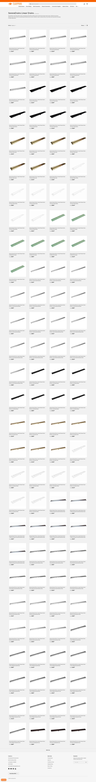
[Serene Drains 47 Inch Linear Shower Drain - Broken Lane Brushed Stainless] (58, 294)
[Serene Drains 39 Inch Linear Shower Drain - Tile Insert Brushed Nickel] (17, 63)
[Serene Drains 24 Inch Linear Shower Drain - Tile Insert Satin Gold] (37, 140)
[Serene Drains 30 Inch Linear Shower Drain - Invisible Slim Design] (17, 243)
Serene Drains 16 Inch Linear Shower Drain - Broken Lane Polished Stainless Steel (57, 331)
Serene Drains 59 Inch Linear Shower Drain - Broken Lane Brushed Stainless (78, 305)
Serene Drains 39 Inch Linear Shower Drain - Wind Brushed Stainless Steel (17, 639)
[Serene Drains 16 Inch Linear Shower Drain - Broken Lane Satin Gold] (17, 423)
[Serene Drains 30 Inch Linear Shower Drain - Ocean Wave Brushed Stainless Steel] (78, 551)
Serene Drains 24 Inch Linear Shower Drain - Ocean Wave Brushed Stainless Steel (58, 562)
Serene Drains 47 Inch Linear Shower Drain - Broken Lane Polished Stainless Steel (78, 357)
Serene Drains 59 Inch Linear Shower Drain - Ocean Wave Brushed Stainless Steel (78, 588)
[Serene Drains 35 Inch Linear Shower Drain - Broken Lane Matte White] (58, 474)
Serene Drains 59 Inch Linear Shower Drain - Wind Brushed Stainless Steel (58, 639)
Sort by (9, 25)
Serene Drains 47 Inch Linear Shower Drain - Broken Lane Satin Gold (37, 459)
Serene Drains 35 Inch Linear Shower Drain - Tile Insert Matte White (58, 203)
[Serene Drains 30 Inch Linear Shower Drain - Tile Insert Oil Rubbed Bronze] (78, 731)
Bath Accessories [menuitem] (36, 6)
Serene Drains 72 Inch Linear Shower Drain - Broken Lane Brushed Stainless (17, 331)
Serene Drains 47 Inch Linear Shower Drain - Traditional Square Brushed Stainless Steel (78, 536)
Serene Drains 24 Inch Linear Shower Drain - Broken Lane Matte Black (58, 382)
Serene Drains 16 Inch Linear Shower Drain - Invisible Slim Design (57, 228)
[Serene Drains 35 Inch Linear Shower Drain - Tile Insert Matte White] (58, 192)
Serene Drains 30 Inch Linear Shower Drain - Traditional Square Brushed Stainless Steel (17, 536)
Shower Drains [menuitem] (21, 6)
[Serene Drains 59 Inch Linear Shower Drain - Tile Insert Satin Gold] (58, 166)
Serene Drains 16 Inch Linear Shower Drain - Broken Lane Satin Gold (17, 434)
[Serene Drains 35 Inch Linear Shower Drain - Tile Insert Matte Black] (17, 115)
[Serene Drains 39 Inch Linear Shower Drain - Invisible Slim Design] (58, 243)
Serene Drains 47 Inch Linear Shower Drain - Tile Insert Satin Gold (37, 177)
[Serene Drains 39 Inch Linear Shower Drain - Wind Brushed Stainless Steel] (17, 628)
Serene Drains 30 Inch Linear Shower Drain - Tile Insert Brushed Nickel (58, 49)
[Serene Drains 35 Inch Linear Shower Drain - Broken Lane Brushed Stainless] (17, 294)
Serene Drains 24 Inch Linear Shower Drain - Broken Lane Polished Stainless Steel (78, 331)
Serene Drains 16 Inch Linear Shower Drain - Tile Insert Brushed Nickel (17, 49)
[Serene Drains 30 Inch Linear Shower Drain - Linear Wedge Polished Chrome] (17, 705)
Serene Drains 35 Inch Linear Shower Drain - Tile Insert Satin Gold (78, 151)
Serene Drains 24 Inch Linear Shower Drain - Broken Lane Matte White (17, 485)
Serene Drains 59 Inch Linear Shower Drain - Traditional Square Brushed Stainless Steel (17, 562)
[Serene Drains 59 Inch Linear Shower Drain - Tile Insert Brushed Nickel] (58, 63)
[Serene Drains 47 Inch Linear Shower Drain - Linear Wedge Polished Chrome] (78, 705)
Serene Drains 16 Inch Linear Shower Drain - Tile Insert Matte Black (37, 100)
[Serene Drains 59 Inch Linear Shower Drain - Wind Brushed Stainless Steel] (58, 628)
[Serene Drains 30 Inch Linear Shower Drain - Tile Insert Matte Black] (78, 89)
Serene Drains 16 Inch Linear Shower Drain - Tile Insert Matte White (78, 177)
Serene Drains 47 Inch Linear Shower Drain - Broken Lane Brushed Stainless (57, 305)
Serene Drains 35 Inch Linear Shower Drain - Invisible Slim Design (37, 254)
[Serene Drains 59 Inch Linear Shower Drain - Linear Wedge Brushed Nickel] (37, 679)
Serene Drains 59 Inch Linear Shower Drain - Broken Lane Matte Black (78, 408)
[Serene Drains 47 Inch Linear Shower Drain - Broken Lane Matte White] (17, 500)
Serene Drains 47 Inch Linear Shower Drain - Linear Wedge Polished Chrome (78, 716)
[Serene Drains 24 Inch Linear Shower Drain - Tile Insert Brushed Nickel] (37, 38)
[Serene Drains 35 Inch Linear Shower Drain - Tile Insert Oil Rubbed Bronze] (58, 731)
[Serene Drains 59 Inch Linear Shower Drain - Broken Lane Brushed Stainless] (78, 294)
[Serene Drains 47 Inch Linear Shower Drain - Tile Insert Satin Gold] (37, 166)
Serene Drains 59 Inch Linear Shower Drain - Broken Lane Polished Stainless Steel (17, 382)
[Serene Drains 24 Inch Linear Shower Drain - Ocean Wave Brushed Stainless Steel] (58, 551)
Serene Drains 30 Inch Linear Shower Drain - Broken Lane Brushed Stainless (78, 280)
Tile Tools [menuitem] (72, 6)
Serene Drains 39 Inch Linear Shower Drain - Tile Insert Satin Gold (17, 177)
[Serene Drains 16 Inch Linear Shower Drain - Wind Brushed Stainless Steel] (17, 602)
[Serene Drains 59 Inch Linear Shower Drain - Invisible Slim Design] (17, 269)
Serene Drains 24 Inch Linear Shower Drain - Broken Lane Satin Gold (37, 434)
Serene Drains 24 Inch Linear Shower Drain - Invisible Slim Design (78, 228)
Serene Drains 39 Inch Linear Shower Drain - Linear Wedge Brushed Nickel (78, 665)
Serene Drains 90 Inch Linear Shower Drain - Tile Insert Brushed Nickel (17, 100)
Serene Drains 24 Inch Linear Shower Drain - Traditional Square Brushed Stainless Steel (78, 511)
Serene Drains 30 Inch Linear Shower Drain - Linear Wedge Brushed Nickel (37, 665)
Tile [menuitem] (76, 6)
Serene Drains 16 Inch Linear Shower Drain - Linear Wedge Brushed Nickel (78, 639)
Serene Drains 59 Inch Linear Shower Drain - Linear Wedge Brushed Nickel (37, 690)
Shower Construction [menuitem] (46, 6)
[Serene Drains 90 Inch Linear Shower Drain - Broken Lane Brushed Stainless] (37, 320)
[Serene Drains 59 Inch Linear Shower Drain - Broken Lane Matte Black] (78, 397)
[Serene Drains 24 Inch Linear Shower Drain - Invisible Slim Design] (78, 217)
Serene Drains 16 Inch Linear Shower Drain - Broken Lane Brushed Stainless (37, 280)
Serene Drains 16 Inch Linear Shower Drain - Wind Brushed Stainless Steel (17, 613)
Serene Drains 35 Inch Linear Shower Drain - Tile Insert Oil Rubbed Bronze (58, 742)
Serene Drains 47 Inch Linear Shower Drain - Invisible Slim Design (78, 254)
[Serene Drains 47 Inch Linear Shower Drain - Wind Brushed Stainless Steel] (37, 628)
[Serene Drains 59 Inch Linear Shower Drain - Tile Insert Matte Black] (78, 115)
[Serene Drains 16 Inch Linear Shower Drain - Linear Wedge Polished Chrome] (58, 679)
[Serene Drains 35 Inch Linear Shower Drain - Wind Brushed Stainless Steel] (78, 602)
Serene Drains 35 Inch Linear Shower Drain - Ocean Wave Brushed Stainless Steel (17, 588)
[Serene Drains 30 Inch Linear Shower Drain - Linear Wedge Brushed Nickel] (37, 654)
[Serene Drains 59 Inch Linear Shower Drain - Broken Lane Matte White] (37, 500)
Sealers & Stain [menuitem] (65, 6)
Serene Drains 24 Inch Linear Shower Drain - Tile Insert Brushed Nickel (37, 49)
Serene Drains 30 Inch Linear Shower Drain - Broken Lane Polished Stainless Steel (17, 357)
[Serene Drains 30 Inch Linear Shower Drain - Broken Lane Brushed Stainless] (78, 269)
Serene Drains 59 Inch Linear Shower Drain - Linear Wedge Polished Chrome (17, 742)
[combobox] (52, 4)
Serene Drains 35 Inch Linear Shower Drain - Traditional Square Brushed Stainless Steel (37, 536)
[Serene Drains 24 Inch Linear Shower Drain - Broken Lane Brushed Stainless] (58, 269)
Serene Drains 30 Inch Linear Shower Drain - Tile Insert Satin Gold (58, 151)
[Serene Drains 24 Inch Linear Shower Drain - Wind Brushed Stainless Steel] (37, 602)
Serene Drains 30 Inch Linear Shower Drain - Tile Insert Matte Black (78, 100)
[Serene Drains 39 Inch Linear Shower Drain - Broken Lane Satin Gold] (17, 448)
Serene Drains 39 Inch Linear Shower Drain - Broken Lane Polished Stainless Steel (58, 357)
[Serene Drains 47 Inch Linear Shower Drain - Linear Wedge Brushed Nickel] (17, 679)
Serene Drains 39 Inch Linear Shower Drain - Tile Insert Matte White (78, 203)
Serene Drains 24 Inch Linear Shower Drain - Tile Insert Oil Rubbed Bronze (37, 742)
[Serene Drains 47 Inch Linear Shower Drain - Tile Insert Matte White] (17, 217)
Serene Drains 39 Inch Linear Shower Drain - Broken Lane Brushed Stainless (37, 305)
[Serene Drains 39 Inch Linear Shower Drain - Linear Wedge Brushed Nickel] (78, 654)
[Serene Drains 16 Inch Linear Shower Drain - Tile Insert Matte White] (78, 166)
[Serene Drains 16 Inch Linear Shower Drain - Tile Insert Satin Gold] (17, 140)
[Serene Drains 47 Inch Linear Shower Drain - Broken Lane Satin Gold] (37, 448)
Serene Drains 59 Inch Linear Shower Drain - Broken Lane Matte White (37, 511)
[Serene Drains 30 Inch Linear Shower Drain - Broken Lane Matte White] (37, 474)
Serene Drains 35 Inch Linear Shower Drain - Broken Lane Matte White (58, 485)
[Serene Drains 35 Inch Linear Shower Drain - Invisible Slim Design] (37, 243)
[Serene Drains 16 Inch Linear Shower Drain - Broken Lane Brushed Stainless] (37, 269)
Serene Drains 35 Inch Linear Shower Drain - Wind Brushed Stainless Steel (78, 613)
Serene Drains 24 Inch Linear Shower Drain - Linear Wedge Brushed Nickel (17, 665)
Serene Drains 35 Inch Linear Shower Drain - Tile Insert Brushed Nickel (78, 49)
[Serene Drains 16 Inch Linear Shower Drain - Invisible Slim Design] (58, 217)
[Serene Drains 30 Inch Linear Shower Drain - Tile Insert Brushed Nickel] (58, 38)
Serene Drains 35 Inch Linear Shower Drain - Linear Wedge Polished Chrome (37, 716)
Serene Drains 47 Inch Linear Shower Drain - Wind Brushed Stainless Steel (37, 639)
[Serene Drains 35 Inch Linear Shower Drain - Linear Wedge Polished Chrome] (37, 705)
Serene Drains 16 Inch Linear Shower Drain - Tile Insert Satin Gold (17, 151)
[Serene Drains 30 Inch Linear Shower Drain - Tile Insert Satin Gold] (58, 140)
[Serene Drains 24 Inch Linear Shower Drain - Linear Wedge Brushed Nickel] (17, 654)
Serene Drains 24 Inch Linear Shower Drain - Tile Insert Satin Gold (37, 151)
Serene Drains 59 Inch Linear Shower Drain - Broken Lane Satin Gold (58, 459)
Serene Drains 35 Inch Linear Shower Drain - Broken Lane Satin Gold (78, 434)
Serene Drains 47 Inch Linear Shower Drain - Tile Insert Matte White (17, 228)
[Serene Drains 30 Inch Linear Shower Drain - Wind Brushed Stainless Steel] (58, 602)
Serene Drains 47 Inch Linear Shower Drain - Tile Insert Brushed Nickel (37, 74)
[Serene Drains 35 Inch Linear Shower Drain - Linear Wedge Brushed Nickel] (58, 654)
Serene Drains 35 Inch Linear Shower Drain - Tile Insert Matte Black (17, 126)
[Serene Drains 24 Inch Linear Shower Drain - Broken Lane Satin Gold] (37, 423)
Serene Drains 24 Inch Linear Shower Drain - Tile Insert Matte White (17, 203)
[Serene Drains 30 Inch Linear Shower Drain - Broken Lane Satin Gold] (58, 423)
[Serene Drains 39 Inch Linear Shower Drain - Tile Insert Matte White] (78, 192)
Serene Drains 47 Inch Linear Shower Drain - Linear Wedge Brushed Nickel (17, 690)
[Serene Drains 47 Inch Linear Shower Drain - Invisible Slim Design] (78, 243)
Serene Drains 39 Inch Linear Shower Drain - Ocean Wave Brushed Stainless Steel (37, 588)
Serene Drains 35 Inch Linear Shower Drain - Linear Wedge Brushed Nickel (58, 665)
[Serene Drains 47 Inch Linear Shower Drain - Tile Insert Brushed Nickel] (37, 63)
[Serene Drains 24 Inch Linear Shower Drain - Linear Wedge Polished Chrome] (78, 679)
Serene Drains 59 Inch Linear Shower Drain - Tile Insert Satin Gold (58, 177)
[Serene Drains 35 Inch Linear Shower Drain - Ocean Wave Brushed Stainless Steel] (17, 577)
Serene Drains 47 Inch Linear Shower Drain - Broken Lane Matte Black (57, 408)
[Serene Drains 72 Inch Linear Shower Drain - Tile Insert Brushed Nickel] (78, 63)
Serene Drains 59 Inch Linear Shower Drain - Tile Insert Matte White (37, 228)
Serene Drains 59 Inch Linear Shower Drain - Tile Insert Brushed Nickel (58, 74)
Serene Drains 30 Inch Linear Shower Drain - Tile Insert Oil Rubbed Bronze (78, 742)
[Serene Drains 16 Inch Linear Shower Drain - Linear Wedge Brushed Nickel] (78, 628)
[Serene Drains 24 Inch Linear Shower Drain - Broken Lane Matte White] (17, 474)
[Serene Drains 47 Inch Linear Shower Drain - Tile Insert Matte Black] (58, 115)
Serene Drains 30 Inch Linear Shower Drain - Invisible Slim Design (17, 254)
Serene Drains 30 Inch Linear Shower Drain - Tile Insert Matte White (37, 203)
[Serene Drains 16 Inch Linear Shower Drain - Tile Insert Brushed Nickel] (17, 38)
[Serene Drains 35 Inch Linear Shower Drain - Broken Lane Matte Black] (17, 397)
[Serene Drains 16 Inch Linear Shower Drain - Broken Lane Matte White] (78, 448)
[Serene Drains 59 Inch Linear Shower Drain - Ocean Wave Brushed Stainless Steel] (78, 577)
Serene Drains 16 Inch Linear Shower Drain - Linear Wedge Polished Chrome (57, 690)
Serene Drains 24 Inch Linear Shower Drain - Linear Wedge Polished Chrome (78, 690)
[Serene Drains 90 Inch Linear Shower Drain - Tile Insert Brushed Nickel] (17, 89)
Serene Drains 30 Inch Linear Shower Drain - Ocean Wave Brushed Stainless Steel (78, 562)
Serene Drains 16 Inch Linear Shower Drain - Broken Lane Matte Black (37, 382)
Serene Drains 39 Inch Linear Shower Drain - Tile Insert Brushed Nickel (17, 74)
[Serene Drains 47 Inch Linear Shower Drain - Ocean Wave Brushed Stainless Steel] (58, 577)
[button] (87, 4)
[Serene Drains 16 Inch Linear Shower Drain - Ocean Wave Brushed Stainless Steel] (37, 551)
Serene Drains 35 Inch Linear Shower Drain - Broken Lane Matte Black (17, 408)
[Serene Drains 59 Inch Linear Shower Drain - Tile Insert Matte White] (37, 217)
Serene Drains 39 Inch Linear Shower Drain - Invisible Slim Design (58, 254)
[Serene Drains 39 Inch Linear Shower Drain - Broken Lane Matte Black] (37, 397)
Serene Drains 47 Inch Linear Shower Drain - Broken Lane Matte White (17, 511)
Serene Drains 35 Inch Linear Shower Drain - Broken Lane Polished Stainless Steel (37, 357)
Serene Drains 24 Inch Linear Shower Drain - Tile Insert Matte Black (58, 100)
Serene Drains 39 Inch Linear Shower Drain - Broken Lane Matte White (78, 485)
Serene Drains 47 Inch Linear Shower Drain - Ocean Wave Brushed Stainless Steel (57, 588)
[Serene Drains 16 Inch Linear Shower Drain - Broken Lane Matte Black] (37, 371)
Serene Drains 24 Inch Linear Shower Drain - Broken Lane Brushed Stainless (58, 280)
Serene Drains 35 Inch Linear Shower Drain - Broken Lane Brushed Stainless (17, 305)
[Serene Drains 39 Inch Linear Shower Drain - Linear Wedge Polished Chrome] (58, 705)
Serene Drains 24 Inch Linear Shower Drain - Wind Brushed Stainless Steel (37, 613)
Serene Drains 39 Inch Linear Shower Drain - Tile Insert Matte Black (37, 126)
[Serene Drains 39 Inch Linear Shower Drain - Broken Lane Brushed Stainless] (37, 294)
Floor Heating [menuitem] (28, 6)
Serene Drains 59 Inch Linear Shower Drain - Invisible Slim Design (17, 280)
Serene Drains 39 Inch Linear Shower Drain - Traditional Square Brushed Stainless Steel (58, 536)
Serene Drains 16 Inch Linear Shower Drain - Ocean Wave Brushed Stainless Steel (37, 562)
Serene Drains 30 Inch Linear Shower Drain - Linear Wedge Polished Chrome (17, 716)
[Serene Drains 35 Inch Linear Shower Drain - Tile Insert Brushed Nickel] (78, 38)
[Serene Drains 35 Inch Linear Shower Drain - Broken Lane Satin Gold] (78, 423)
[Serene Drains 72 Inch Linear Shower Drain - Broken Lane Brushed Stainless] (17, 320)
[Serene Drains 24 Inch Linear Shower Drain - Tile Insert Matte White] (17, 192)
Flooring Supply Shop (13, 778)
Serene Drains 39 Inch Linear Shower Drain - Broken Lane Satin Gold (17, 459)
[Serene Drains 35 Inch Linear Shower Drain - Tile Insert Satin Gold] (78, 140)
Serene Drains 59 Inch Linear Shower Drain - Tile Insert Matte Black (78, 126)
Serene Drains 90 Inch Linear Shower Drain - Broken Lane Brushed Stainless (37, 331)
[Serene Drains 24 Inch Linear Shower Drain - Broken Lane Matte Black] (58, 371)
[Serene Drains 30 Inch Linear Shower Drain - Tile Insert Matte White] (37, 192)
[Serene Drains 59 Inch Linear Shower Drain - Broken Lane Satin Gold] (58, 448)
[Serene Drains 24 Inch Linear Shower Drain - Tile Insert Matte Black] (58, 89)
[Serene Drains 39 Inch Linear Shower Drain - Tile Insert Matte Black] (37, 115)
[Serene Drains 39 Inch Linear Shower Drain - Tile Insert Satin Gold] (17, 166)
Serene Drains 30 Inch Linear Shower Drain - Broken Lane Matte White (37, 485)
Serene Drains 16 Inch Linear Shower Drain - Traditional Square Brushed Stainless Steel (57, 511)
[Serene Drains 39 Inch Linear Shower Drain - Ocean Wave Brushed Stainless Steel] (37, 577)
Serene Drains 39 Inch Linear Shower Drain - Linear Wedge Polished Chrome (58, 716)
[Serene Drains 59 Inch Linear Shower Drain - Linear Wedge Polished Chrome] (17, 731)
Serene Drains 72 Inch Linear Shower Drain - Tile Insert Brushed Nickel (78, 74)
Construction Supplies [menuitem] (56, 6)
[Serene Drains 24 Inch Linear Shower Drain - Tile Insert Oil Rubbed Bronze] (37, 731)
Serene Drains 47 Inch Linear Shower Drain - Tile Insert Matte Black (57, 126)
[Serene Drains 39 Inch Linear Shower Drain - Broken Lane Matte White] (78, 474)
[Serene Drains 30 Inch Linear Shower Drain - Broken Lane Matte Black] (78, 371)
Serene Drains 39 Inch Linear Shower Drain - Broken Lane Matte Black (37, 408)
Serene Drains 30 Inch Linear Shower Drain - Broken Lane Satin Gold (58, 434)
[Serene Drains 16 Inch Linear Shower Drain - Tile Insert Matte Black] (37, 89)
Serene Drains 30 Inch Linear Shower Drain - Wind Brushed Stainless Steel (58, 613)
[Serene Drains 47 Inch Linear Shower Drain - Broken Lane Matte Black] (58, 397)
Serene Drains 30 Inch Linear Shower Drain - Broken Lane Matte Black (78, 382)
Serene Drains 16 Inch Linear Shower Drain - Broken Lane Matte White (78, 459)
